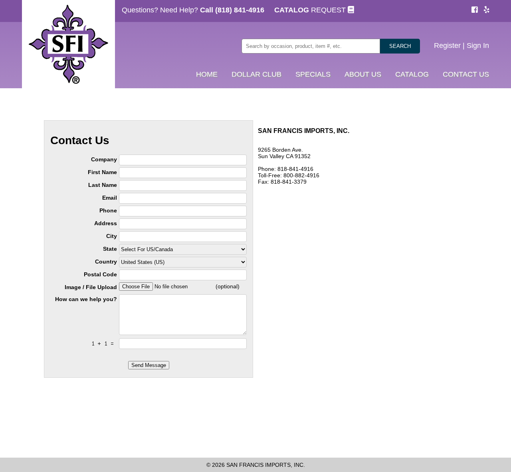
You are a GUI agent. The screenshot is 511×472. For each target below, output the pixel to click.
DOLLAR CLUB (256, 74)
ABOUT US (363, 74)
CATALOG (412, 74)
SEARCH (400, 46)
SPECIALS (313, 74)
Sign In (478, 46)
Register (447, 46)
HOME (207, 74)
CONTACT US (466, 74)
